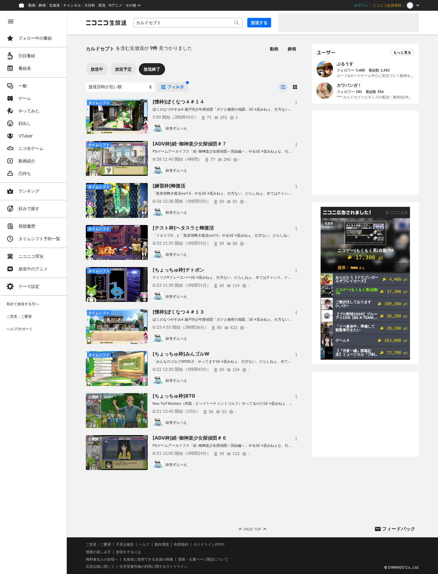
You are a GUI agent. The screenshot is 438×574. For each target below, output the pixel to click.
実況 (101, 5)
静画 (42, 5)
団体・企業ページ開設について (203, 559)
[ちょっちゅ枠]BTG (174, 396)
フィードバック (398, 529)
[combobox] (188, 22)
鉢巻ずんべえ (176, 128)
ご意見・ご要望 (98, 544)
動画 (31, 5)
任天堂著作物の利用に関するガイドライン (153, 566)
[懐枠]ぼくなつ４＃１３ (178, 312)
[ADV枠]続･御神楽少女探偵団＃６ (190, 438)
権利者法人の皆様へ (102, 559)
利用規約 (181, 544)
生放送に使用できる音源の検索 (148, 559)
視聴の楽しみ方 (98, 552)
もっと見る (402, 52)
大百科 (89, 5)
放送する (259, 22)
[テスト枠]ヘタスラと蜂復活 (183, 228)
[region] (33, 292)
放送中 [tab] (97, 69)
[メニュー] (296, 102)
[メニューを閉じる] (11, 21)
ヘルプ (144, 544)
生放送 (54, 5)
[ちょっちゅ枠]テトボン (178, 270)
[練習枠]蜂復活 (169, 186)
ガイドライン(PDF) (208, 544)
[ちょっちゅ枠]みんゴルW (181, 354)
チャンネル (72, 5)
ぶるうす (345, 63)
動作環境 (162, 544)
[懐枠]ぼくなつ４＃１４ (178, 102)
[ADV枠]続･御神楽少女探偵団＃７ (190, 144)
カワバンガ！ (349, 85)
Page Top (252, 529)
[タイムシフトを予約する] (142, 105)
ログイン (361, 5)
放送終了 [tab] (152, 69)
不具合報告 (125, 544)
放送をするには (128, 552)
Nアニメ (115, 5)
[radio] (283, 87)
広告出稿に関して (100, 566)
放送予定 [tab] (123, 69)
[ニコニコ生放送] (106, 22)
